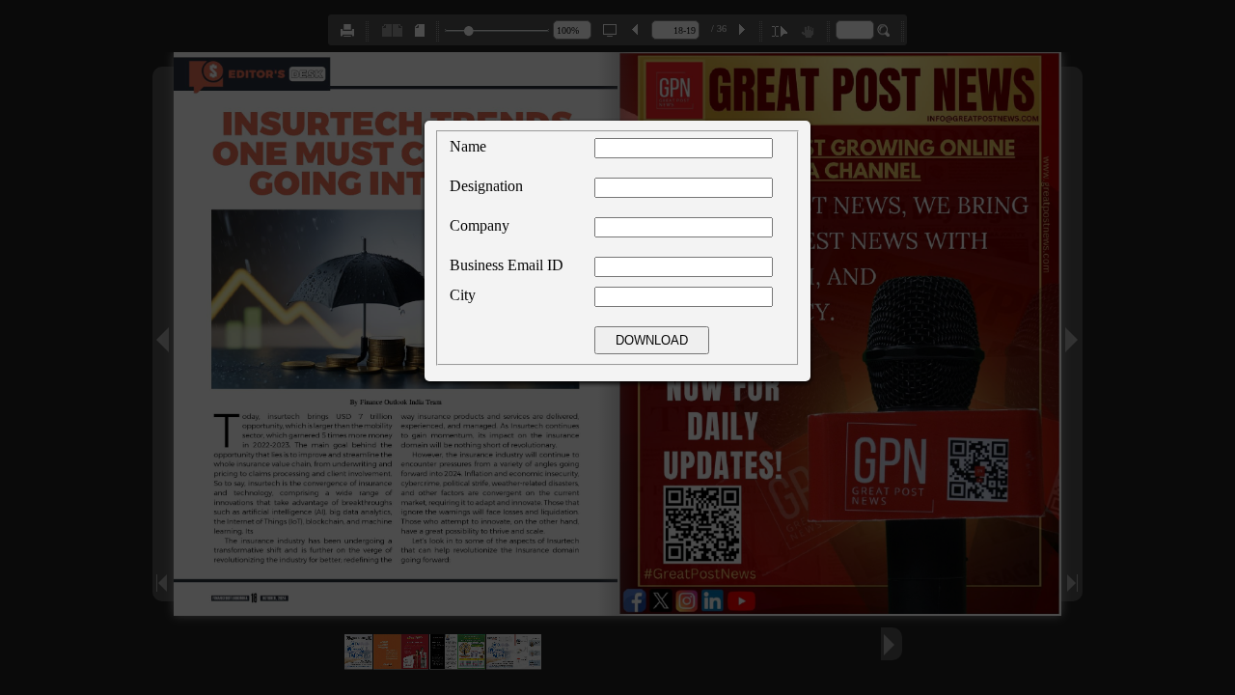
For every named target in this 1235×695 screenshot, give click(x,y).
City (463, 295)
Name (468, 146)
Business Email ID (506, 265)
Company (479, 225)
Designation (486, 186)
